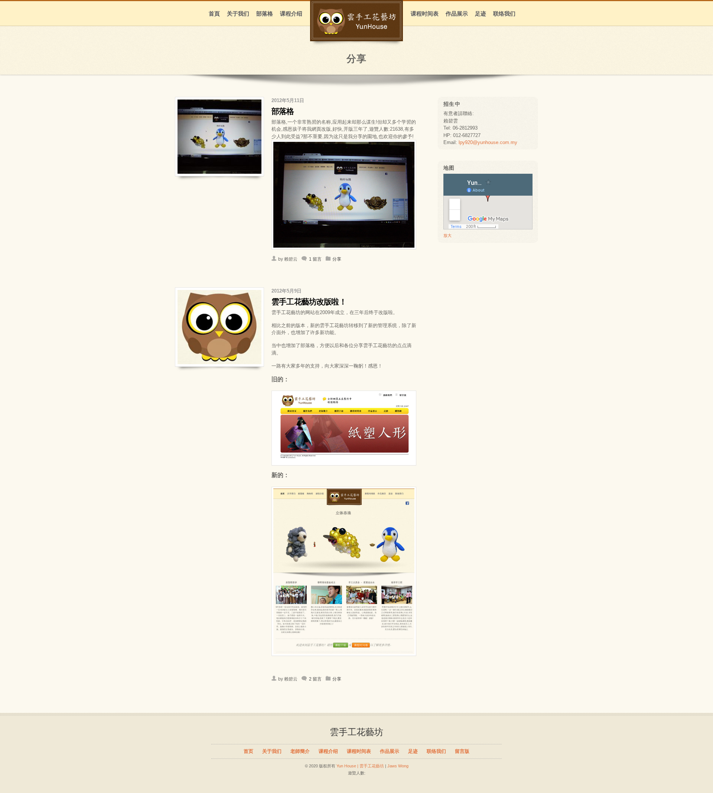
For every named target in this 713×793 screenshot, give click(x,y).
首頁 (214, 13)
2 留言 (315, 679)
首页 (248, 751)
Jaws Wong (397, 766)
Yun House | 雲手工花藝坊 (360, 766)
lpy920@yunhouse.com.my (488, 142)
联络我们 (504, 13)
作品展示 (457, 13)
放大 (447, 235)
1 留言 (315, 259)
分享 (336, 259)
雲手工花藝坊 (356, 732)
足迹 (480, 13)
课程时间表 (425, 13)
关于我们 (238, 13)
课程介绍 (291, 13)
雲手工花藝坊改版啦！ (308, 301)
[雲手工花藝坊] (356, 31)
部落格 (264, 13)
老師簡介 (300, 751)
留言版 (462, 751)
